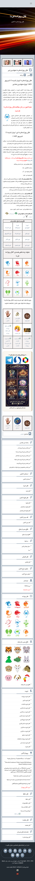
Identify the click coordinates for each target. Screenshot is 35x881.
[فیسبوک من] (20, 851)
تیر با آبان (17, 239)
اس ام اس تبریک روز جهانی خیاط (22, 459)
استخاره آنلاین (26, 479)
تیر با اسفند (8, 245)
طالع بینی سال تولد (25, 684)
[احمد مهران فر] (27, 63)
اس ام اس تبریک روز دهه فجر (22, 455)
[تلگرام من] (25, 851)
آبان (24, 216)
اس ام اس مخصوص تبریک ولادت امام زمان (19, 467)
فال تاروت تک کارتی (25, 708)
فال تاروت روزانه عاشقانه (23, 738)
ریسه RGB (27, 585)
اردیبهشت (11, 213)
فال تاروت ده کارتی (25, 731)
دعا (29, 550)
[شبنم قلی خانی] (7, 63)
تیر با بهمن (17, 245)
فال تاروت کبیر (26, 700)
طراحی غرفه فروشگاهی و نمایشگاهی (21, 783)
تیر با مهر (27, 239)
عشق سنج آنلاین (26, 574)
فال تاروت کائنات (17, 344)
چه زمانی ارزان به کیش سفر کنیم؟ (21, 775)
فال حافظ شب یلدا (25, 807)
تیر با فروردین (27, 226)
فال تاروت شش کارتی (24, 723)
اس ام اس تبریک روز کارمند (23, 463)
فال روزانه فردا (18, 16)
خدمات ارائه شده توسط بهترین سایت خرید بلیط (18, 779)
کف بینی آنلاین (8, 319)
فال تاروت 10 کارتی (8, 344)
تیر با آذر (8, 239)
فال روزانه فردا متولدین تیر (18, 70)
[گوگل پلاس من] (22, 855)
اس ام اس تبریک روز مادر (24, 448)
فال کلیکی (27, 562)
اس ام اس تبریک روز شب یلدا (23, 451)
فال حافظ (28, 799)
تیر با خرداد (8, 227)
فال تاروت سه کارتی (25, 712)
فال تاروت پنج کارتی (25, 719)
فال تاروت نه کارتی (25, 727)
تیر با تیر (27, 233)
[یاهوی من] (30, 851)
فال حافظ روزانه (8, 331)
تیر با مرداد (17, 233)
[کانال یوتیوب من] (17, 855)
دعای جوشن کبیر (26, 546)
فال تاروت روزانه (27, 344)
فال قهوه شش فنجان (25, 510)
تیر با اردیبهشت (17, 226)
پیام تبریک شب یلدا (25, 810)
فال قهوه (28, 503)
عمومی (22, 434)
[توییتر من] (5, 851)
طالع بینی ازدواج (17, 319)
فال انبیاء (27, 333)
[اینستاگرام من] (15, 851)
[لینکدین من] (13, 855)
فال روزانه (29, 160)
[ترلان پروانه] (17, 63)
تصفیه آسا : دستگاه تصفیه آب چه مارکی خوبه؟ (18, 758)
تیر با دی (27, 245)
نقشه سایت (9, 867)
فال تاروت (27, 746)
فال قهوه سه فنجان (25, 506)
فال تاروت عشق (26, 735)
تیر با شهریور (8, 233)
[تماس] (10, 851)
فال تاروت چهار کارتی (25, 715)
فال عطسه (27, 825)
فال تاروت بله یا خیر (25, 742)
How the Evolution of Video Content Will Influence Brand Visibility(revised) (18, 763)
